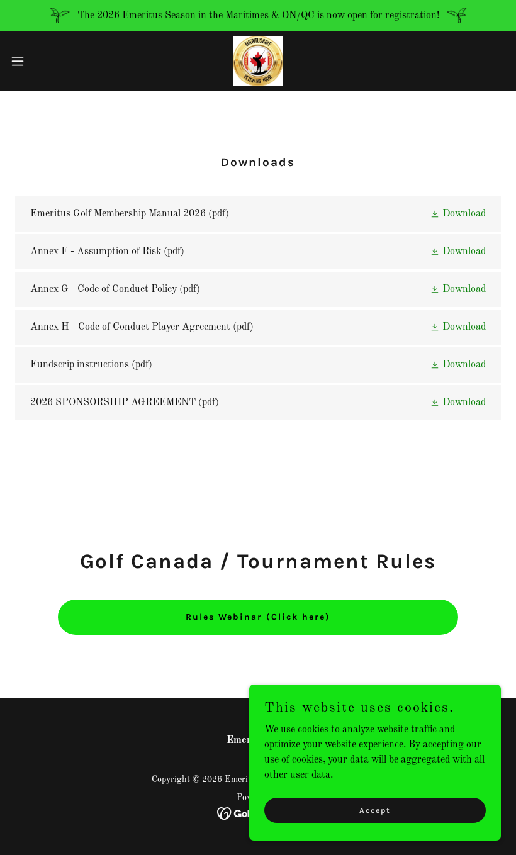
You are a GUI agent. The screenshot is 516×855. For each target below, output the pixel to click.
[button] (43, 61)
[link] (258, 61)
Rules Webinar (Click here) (258, 617)
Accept (375, 809)
